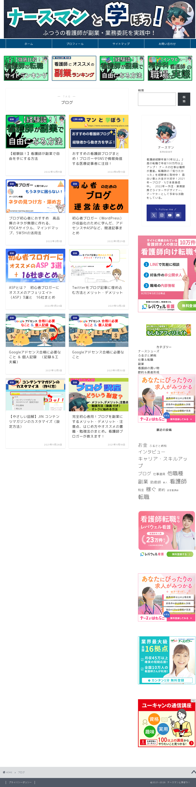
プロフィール (75, 44)
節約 (161, 490)
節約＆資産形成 (148, 372)
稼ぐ (151, 489)
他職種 (175, 473)
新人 (165, 482)
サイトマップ (121, 44)
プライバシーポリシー (20, 782)
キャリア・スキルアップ (163, 462)
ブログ (144, 473)
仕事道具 (159, 474)
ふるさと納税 (147, 355)
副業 (141, 364)
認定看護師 (173, 490)
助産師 (155, 482)
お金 (143, 445)
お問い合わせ (167, 44)
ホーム (28, 44)
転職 (143, 497)
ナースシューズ (148, 351)
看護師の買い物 (148, 368)
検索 (141, 90)
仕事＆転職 (145, 360)
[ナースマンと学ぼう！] (99, 37)
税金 (141, 490)
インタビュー (152, 452)
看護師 (178, 481)
